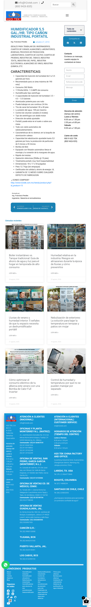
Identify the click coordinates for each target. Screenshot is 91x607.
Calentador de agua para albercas (42, 596)
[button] (81, 30)
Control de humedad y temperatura (42, 578)
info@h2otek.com (28, 2)
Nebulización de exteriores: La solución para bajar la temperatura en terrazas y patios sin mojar (65, 322)
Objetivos (10, 578)
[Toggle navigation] (67, 15)
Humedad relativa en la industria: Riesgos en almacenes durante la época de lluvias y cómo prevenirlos (66, 261)
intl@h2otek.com (60, 426)
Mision (9, 572)
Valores (9, 576)
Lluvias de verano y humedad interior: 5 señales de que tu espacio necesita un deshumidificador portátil (24, 323)
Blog (8, 580)
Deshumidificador (28, 592)
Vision (9, 574)
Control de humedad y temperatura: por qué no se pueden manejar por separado (66, 384)
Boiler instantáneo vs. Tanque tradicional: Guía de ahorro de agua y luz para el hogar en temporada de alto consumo (24, 261)
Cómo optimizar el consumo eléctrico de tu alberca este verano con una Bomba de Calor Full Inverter (24, 385)
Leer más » (13, 273)
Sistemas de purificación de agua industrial (58, 586)
